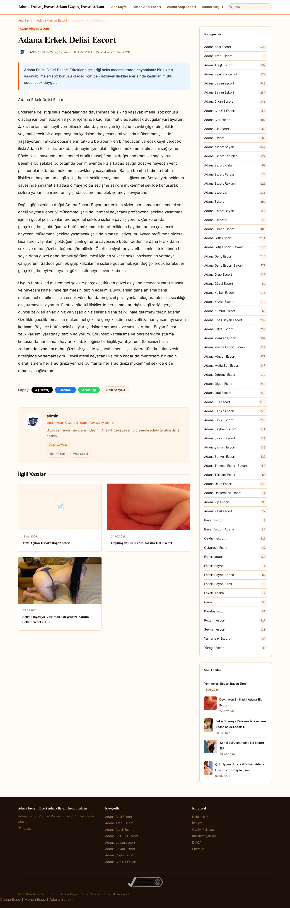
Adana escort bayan (234, 147)
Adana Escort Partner (234, 174)
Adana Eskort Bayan (234, 211)
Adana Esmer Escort (234, 229)
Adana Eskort (234, 201)
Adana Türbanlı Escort (234, 475)
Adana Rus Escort (234, 402)
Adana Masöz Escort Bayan (234, 347)
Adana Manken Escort (234, 338)
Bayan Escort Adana (234, 529)
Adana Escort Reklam (234, 183)
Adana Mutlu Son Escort (234, 365)
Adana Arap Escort (181, 7)
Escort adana (234, 557)
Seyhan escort (234, 629)
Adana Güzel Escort (234, 283)
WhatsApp (89, 390)
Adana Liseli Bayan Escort (234, 320)
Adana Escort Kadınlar (234, 156)
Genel (234, 602)
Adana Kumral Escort (234, 311)
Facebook (65, 390)
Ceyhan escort (234, 538)
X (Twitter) (42, 390)
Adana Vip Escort (234, 502)
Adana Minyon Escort (52, 20)
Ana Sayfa (119, 7)
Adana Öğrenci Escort (234, 374)
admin (52, 416)
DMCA (196, 842)
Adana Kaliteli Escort (234, 292)
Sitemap (198, 849)
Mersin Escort (36, 899)
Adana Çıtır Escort (234, 120)
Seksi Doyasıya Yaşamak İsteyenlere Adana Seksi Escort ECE (55, 619)
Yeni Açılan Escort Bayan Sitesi (46, 542)
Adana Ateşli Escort (217, 7)
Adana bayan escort (234, 83)
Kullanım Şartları (204, 836)
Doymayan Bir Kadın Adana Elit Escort (141, 542)
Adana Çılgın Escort (234, 101)
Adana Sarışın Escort (234, 411)
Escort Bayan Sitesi (234, 584)
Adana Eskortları (234, 220)
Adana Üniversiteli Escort (234, 493)
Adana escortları (234, 192)
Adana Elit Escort (234, 129)
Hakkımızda (201, 817)
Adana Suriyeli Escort (234, 456)
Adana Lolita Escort (234, 329)
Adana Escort (234, 138)
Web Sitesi (80, 453)
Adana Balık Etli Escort (234, 74)
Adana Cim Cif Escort (234, 111)
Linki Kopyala (115, 390)
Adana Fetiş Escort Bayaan (234, 247)
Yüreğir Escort (234, 648)
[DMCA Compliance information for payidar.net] (145, 882)
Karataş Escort (234, 611)
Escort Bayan (234, 566)
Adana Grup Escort (234, 274)
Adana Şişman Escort (234, 447)
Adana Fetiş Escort (234, 238)
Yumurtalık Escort (234, 638)
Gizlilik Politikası (203, 829)
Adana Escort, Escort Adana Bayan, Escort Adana (61, 6)
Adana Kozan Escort (234, 301)
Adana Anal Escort (147, 7)
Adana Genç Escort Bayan (234, 265)
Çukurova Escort (234, 547)
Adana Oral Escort (234, 393)
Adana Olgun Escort (234, 383)
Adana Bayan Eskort (234, 92)
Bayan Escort (234, 520)
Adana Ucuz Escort (234, 484)
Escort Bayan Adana (234, 575)
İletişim (197, 823)
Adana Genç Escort (234, 256)
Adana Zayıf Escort (234, 511)
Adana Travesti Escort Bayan (234, 465)
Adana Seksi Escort (234, 420)
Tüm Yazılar (57, 453)
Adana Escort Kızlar (234, 165)
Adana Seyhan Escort (234, 429)
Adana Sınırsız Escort (234, 438)
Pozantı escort (234, 620)
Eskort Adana (234, 593)
